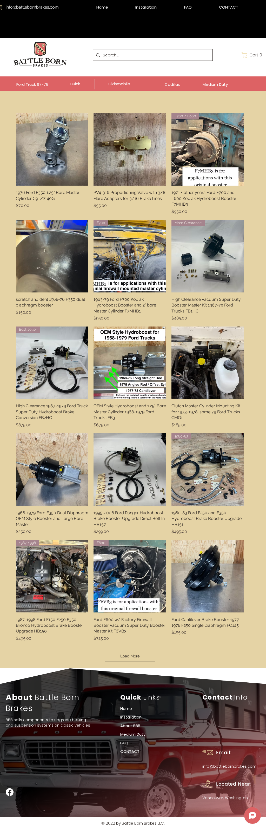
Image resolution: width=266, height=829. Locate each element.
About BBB (130, 725)
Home (126, 708)
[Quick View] (52, 149)
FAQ (124, 743)
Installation (131, 717)
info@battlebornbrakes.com (32, 7)
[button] (252, 55)
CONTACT (129, 751)
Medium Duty (132, 734)
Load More (130, 656)
